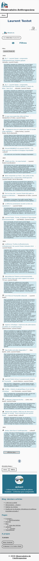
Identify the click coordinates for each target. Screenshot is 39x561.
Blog (6, 524)
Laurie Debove (18, 381)
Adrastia (5, 62)
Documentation (14, 520)
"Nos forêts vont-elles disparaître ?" (16, 350)
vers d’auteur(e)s (11, 37)
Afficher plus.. (11, 452)
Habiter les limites (11, 507)
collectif (5, 152)
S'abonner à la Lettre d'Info (12, 546)
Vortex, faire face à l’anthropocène (16, 430)
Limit (8, 352)
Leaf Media (20, 219)
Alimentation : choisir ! (13, 505)
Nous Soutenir (8, 542)
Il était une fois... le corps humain (15, 161)
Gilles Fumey (19, 131)
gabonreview (6, 328)
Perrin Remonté (12, 133)
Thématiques (9, 530)
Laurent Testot (13, 62)
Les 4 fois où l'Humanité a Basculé (16, 295)
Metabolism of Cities (8, 118)
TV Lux (4, 280)
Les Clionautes (16, 391)
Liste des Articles (15, 525)
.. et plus (12, 528)
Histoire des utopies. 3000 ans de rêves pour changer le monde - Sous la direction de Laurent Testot (17, 413)
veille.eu (8, 527)
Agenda (8, 522)
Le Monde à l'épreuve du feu (14, 399)
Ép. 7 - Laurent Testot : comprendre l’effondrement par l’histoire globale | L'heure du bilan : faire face (17, 86)
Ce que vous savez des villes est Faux (17, 116)
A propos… (9, 518)
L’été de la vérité (11, 503)
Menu (4, 15)
